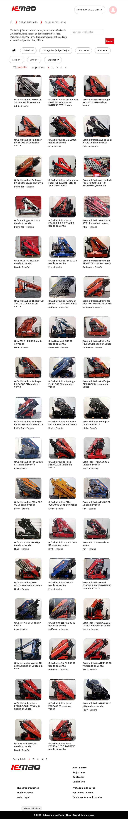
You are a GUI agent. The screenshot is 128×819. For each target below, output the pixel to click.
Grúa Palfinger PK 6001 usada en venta (27, 222)
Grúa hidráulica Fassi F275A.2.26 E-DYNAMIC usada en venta (27, 706)
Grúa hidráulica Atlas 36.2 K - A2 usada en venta (97, 141)
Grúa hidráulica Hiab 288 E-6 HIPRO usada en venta (62, 423)
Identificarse (80, 767)
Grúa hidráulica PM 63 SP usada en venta (97, 504)
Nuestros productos (28, 788)
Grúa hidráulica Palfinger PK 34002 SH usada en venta (28, 384)
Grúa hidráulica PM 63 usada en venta (60, 584)
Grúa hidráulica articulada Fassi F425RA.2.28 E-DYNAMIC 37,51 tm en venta (63, 103)
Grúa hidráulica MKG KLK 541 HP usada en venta (28, 101)
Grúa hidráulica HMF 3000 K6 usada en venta (97, 664)
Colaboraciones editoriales (87, 797)
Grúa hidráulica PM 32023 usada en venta (62, 262)
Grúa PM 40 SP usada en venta (27, 624)
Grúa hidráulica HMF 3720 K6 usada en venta (62, 544)
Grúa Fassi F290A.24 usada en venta (25, 745)
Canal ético (79, 781)
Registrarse (79, 772)
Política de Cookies (83, 792)
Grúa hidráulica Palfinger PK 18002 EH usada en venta (28, 142)
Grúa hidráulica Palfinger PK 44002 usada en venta (97, 302)
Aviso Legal (23, 797)
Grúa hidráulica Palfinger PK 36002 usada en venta (28, 181)
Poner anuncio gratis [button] (90, 9)
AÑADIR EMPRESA (32, 808)
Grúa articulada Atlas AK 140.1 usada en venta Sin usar (28, 666)
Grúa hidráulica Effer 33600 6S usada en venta (62, 504)
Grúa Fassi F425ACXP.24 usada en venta (96, 463)
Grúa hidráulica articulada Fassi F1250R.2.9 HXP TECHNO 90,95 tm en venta (97, 184)
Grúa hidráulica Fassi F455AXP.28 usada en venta (60, 464)
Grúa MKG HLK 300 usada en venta (28, 342)
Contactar (78, 777)
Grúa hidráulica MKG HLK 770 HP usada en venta (96, 222)
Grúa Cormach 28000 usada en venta (60, 342)
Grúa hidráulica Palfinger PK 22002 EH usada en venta (96, 102)
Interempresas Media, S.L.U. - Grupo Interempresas (68, 815)
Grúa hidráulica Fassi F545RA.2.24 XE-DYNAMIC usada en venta (97, 585)
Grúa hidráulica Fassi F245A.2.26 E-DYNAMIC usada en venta (61, 223)
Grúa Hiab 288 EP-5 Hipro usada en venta (28, 544)
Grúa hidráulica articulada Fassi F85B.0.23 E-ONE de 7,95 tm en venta (63, 183)
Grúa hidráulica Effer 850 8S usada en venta (28, 504)
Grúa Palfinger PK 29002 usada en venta (61, 624)
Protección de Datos (84, 788)
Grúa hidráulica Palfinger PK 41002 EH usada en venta (62, 384)
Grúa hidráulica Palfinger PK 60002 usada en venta (62, 302)
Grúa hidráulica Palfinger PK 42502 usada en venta (97, 262)
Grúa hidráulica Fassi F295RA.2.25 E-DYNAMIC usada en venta (61, 746)
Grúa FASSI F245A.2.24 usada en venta (26, 262)
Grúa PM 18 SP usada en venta (96, 544)
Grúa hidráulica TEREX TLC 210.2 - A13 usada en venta (29, 304)
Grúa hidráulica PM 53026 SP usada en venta (28, 463)
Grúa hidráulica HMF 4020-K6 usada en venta (28, 584)
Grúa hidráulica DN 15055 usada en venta (62, 141)
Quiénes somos (25, 792)
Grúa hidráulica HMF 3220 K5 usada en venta (97, 705)
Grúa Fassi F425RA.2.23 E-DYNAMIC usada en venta (97, 624)
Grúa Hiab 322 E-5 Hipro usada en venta (96, 423)
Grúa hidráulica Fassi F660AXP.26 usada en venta (60, 706)
